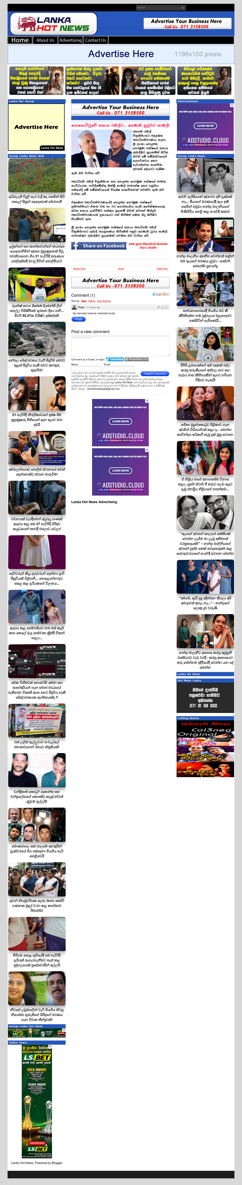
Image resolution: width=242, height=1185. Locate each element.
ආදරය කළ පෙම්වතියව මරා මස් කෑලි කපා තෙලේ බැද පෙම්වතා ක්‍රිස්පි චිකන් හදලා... (37, 632)
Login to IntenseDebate (115, 359)
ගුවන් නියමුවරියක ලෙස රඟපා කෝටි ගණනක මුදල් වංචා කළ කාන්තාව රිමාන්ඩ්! (36, 905)
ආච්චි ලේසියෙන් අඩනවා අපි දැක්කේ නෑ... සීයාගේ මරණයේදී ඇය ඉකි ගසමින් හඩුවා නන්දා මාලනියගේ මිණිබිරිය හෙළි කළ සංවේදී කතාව (205, 204)
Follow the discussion (166, 294)
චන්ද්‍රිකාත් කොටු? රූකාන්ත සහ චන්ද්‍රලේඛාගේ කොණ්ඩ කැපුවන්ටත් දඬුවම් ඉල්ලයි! (37, 796)
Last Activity (104, 301)
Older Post (162, 268)
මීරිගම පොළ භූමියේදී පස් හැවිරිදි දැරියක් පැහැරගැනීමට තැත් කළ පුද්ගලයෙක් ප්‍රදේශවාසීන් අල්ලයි (36, 960)
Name (74, 364)
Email (107, 364)
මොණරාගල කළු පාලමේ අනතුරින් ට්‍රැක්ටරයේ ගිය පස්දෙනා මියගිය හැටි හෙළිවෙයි (37, 851)
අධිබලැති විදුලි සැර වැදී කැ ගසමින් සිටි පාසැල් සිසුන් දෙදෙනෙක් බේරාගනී (37, 199)
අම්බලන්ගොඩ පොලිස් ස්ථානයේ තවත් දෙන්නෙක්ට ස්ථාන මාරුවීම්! (37, 472)
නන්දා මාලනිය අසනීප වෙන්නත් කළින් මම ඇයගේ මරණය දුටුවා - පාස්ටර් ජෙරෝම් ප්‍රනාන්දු (205, 261)
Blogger (57, 1163)
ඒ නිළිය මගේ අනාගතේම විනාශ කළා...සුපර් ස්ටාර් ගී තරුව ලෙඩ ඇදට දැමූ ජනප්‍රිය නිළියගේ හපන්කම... (205, 484)
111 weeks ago (93, 307)
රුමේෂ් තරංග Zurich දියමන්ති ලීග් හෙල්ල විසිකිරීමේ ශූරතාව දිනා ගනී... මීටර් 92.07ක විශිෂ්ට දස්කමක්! (37, 310)
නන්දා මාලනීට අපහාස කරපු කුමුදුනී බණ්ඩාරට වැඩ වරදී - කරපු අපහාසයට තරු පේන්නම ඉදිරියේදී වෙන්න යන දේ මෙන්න (205, 660)
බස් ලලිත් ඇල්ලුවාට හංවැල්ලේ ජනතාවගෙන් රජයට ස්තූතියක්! (36, 744)
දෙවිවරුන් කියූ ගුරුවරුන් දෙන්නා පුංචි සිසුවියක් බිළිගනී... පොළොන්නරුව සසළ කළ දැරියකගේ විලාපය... (36, 578)
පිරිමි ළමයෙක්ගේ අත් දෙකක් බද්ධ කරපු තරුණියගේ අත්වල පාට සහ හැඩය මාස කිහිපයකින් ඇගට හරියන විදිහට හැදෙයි (205, 372)
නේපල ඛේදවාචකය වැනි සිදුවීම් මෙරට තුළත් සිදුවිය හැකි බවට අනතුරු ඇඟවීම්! (36, 365)
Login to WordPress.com (137, 359)
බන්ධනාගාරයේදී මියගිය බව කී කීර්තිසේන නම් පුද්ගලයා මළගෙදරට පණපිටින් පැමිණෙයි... (205, 315)
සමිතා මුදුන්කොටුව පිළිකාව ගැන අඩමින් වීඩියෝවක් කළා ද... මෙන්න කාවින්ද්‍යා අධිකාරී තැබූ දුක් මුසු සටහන (205, 429)
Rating (91, 301)
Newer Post (79, 268)
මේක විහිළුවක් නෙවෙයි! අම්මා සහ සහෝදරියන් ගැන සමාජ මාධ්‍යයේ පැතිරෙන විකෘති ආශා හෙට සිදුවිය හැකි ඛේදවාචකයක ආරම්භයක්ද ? (37, 690)
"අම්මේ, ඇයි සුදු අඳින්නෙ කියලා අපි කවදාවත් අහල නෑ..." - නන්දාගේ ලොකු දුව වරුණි (205, 603)
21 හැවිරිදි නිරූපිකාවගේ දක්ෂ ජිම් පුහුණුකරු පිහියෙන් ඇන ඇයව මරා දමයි (36, 419)
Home (121, 268)
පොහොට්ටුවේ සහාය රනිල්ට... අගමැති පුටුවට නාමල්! (120, 125)
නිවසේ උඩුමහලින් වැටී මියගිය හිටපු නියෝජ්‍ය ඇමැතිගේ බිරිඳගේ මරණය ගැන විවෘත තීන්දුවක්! (37, 1014)
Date (83, 301)
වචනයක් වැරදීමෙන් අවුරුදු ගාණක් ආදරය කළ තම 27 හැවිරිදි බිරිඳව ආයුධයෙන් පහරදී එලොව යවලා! (36, 523)
